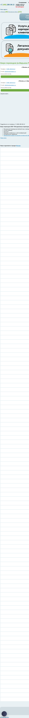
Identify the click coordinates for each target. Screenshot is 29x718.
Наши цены (3, 138)
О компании (22, 2)
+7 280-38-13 (7, 4)
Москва (18, 145)
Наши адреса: (4, 9)
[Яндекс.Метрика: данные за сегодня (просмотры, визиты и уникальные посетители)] (4, 717)
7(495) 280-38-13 (10, 69)
